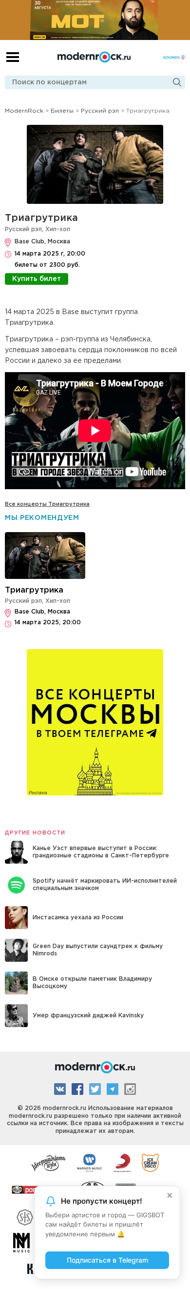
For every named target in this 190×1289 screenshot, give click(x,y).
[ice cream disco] (150, 1162)
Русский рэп (23, 229)
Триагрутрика (41, 218)
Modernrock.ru (94, 57)
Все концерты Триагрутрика (47, 504)
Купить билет (36, 279)
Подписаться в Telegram (107, 1260)
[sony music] (122, 1162)
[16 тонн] (48, 1162)
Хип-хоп (57, 229)
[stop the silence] (25, 1216)
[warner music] (90, 1162)
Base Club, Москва (42, 241)
